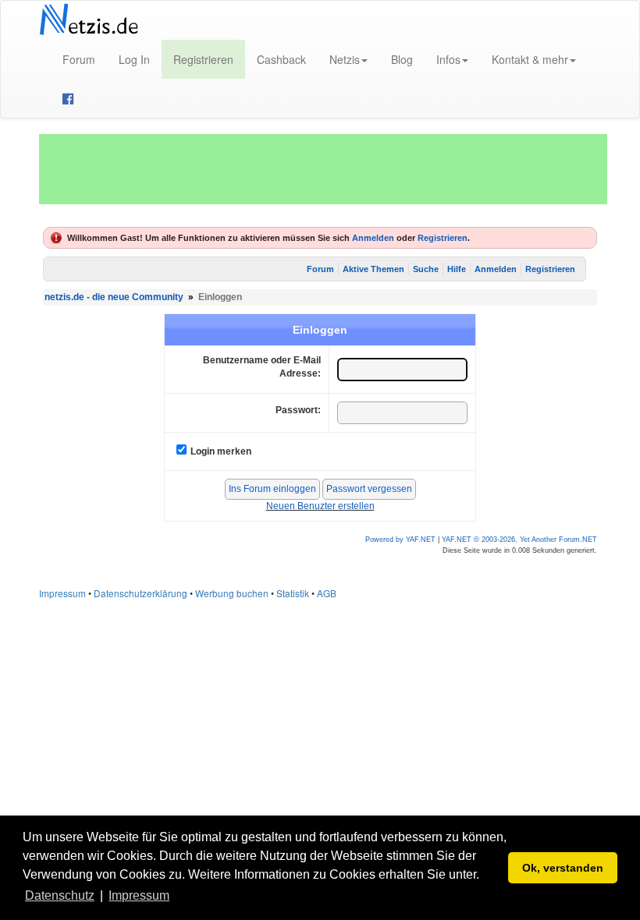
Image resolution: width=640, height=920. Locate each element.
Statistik (292, 593)
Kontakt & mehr (530, 59)
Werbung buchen (231, 593)
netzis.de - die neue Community (113, 297)
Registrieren (203, 59)
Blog (402, 59)
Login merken (220, 451)
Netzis (344, 59)
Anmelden (373, 237)
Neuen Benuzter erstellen (320, 506)
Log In (134, 59)
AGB (326, 593)
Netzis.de (88, 20)
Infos (448, 59)
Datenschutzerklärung (140, 593)
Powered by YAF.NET (400, 539)
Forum (78, 59)
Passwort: (298, 410)
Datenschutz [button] (59, 895)
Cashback (281, 59)
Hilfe (456, 269)
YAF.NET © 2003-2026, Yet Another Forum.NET (519, 539)
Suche (426, 269)
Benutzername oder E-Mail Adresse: (262, 367)
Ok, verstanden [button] (562, 868)
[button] (178, 896)
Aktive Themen (373, 269)
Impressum (62, 593)
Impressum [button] (138, 895)
